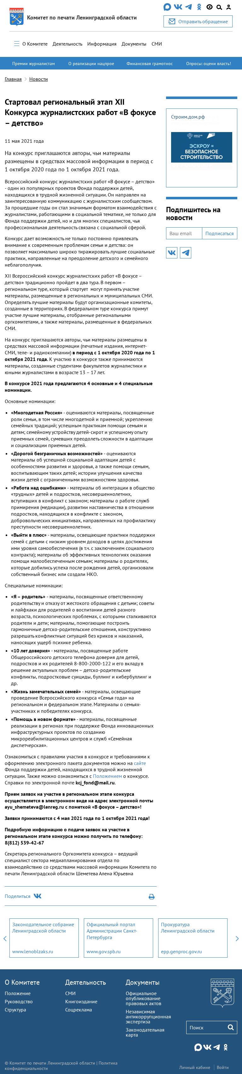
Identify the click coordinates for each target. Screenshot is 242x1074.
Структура (15, 1009)
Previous (5, 938)
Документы (134, 44)
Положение (18, 993)
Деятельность (67, 44)
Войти (223, 1067)
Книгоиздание (81, 1001)
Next (237, 938)
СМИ (157, 44)
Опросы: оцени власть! (208, 63)
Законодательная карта (145, 1032)
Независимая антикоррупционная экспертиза (148, 1016)
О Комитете (35, 44)
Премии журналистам (33, 63)
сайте (140, 763)
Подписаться (219, 233)
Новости (38, 79)
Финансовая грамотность (150, 66)
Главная (13, 79)
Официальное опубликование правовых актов (143, 998)
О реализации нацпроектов (91, 66)
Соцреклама (78, 1009)
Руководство (19, 1001)
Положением (107, 776)
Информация (102, 44)
